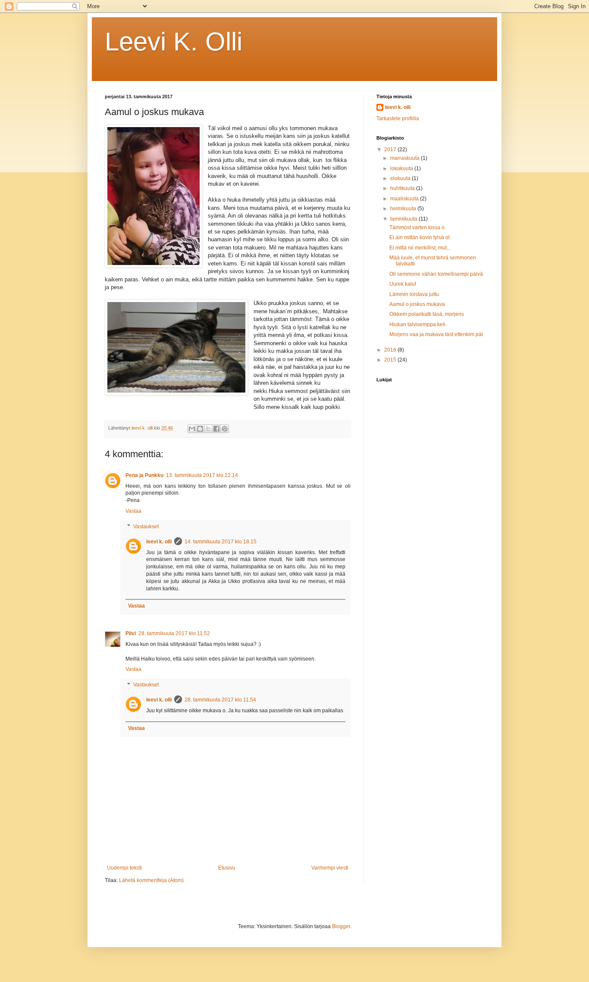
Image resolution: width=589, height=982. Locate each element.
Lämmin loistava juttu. (414, 294)
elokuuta (401, 178)
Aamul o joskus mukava (417, 304)
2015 (391, 360)
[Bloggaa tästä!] (200, 428)
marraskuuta (405, 158)
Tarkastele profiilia (397, 118)
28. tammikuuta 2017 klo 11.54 (220, 700)
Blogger (341, 926)
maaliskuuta (405, 199)
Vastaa (133, 511)
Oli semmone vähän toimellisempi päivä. (436, 274)
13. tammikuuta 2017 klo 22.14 (202, 475)
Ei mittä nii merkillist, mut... (420, 248)
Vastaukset (146, 527)
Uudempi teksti (124, 868)
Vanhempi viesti (329, 868)
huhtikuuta (403, 188)
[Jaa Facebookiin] (216, 428)
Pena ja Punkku (144, 475)
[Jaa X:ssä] (208, 428)
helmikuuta (403, 209)
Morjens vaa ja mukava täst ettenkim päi (436, 334)
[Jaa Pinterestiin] (224, 428)
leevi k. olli (159, 542)
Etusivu (226, 868)
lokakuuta (402, 168)
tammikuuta (404, 219)
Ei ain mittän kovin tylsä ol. (420, 237)
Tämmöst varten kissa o (417, 227)
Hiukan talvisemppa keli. (418, 324)
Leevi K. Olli (173, 41)
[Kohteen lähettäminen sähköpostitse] (192, 428)
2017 (391, 150)
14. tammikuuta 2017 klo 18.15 (221, 542)
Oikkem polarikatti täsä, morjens (426, 314)
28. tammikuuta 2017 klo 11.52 (174, 633)
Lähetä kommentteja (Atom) (151, 880)
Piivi (130, 633)
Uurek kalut (402, 284)
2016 (391, 350)
